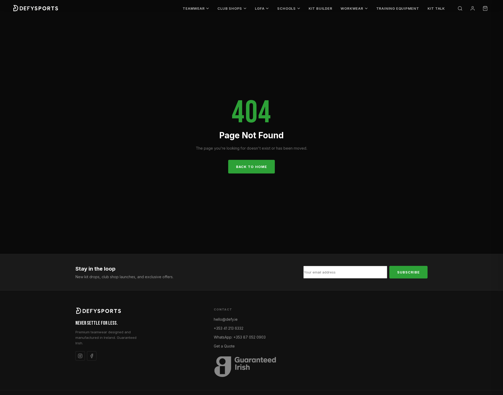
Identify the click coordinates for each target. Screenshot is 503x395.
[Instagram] (80, 356)
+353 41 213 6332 (228, 328)
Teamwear (194, 8)
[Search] (460, 8)
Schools (286, 8)
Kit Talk (436, 8)
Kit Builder (320, 8)
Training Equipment (397, 8)
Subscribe (408, 272)
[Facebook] (91, 356)
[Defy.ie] (36, 8)
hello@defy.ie (226, 319)
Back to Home (251, 167)
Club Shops (229, 8)
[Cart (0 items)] (485, 8)
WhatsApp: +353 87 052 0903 (240, 337)
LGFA (259, 8)
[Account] (472, 8)
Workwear (352, 8)
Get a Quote (224, 346)
